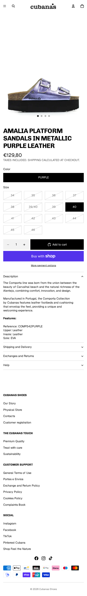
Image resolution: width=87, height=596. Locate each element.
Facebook (9, 530)
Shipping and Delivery (17, 347)
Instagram (9, 523)
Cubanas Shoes (48, 589)
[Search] (13, 6)
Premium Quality (13, 441)
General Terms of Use (17, 472)
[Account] (73, 6)
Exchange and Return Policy (21, 485)
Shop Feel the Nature (17, 549)
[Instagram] (43, 558)
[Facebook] (36, 558)
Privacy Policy (12, 492)
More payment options (43, 265)
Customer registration (17, 422)
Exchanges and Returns (18, 356)
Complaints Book (14, 504)
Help (6, 365)
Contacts (9, 416)
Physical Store (12, 409)
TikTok (7, 536)
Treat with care (12, 447)
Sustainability (12, 454)
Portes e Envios (13, 479)
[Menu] (4, 6)
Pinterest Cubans (14, 542)
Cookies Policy (12, 498)
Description (10, 276)
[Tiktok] (50, 558)
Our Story (9, 403)
